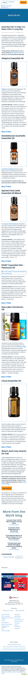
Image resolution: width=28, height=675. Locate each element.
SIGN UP (23, 2)
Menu (25, 5)
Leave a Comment (8, 557)
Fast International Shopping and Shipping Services (14, 649)
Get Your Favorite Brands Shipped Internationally (14, 646)
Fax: (20, 610)
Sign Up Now (7, 488)
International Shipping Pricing (14, 644)
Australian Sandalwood (8, 169)
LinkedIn (20, 570)
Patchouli (4, 276)
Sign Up (3, 620)
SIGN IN (4, 2)
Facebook (3, 570)
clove (22, 424)
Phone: (8, 610)
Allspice (3, 89)
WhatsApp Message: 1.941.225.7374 (14, 604)
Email (11, 570)
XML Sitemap (14, 661)
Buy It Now (6, 131)
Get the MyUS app (14, 639)
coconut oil (20, 53)
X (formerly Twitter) (14, 638)
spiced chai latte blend (11, 224)
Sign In (19, 557)
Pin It (14, 570)
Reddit (8, 570)
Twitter (6, 570)
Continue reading (14, 524)
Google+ (17, 570)
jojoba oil (12, 53)
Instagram (14, 636)
